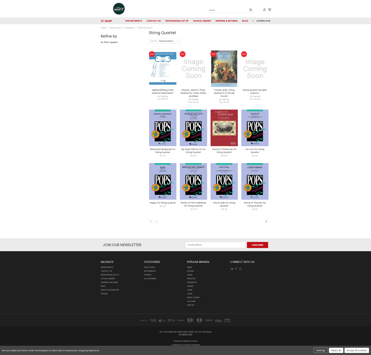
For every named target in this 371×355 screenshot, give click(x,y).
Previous (363, 345)
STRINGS (147, 275)
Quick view (162, 63)
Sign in (104, 290)
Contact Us (154, 20)
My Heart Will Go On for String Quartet (193, 151)
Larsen (190, 286)
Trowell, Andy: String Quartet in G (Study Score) (224, 93)
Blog (245, 20)
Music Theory (193, 297)
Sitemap (104, 293)
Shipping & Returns (226, 20)
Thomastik (192, 282)
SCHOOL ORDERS (202, 20)
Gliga (189, 275)
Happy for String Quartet (163, 202)
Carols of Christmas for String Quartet (224, 151)
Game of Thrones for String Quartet (255, 204)
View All (190, 305)
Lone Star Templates (191, 345)
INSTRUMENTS (150, 271)
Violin (189, 293)
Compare (162, 68)
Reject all (336, 350)
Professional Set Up (177, 20)
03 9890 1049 (263, 20)
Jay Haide (191, 301)
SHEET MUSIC (149, 267)
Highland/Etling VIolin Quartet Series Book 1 (163, 91)
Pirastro (191, 278)
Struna (190, 271)
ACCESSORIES (150, 278)
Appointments (133, 20)
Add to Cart (163, 74)
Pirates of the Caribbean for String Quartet (193, 204)
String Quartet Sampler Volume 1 (255, 91)
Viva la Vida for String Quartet (224, 204)
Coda (189, 290)
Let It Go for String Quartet (254, 151)
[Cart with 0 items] (269, 9)
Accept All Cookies (357, 350)
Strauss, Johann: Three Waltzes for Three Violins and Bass (193, 93)
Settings (320, 350)
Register (115, 290)
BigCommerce (190, 341)
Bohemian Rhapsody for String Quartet (162, 151)
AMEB (189, 267)
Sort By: (154, 41)
